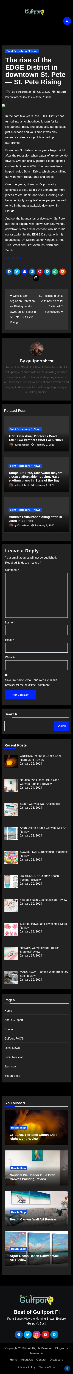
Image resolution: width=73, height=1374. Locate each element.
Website (10, 657)
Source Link (13, 258)
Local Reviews (14, 1057)
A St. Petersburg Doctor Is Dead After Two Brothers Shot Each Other (36, 438)
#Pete (31, 96)
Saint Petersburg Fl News (22, 51)
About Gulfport (13, 1019)
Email (9, 639)
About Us (27, 1359)
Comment (12, 569)
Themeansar (36, 1353)
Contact (9, 1029)
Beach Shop (12, 1075)
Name (10, 622)
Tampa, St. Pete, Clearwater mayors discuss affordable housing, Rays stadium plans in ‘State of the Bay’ (35, 476)
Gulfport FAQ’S (14, 1038)
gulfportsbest (23, 91)
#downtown (11, 96)
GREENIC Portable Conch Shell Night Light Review (33, 1136)
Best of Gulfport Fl (34, 23)
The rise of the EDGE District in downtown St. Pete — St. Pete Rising (35, 71)
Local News (12, 1047)
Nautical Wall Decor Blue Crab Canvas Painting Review (32, 1177)
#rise (39, 96)
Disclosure (56, 1359)
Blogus (59, 1348)
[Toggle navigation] (4, 21)
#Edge (23, 96)
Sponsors (10, 1066)
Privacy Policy (26, 1367)
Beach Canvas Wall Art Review (33, 1219)
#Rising (47, 96)
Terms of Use (47, 1367)
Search (10, 714)
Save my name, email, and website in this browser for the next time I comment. (31, 682)
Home (8, 1010)
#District (61, 91)
